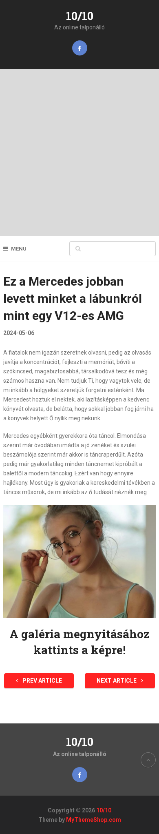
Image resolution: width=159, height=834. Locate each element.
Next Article (117, 680)
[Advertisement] (79, 152)
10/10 (79, 15)
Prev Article (41, 680)
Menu (18, 249)
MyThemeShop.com (93, 819)
